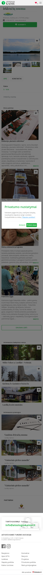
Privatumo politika (29, 562)
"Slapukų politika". (28, 217)
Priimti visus (31, 225)
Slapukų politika (8, 562)
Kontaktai (25, 553)
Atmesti (22, 225)
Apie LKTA (5, 556)
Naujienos (5, 553)
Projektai (25, 559)
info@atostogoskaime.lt (20, 525)
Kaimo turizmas (7, 565)
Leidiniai (5, 559)
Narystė (25, 556)
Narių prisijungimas (29, 565)
